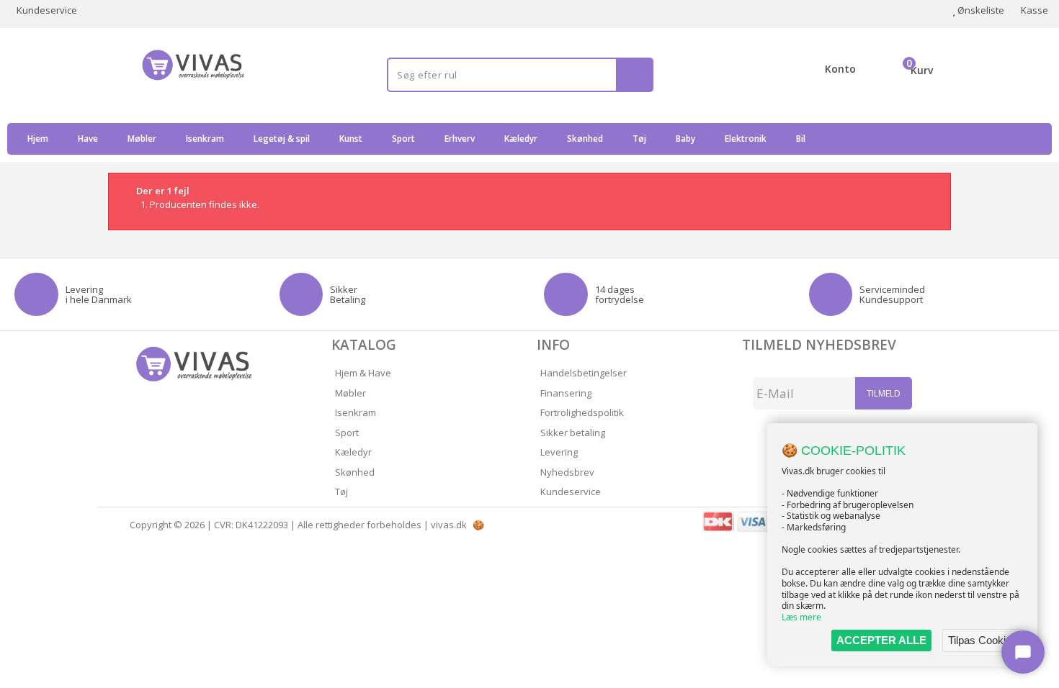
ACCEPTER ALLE (881, 640)
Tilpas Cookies (982, 640)
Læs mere (801, 617)
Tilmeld (884, 393)
